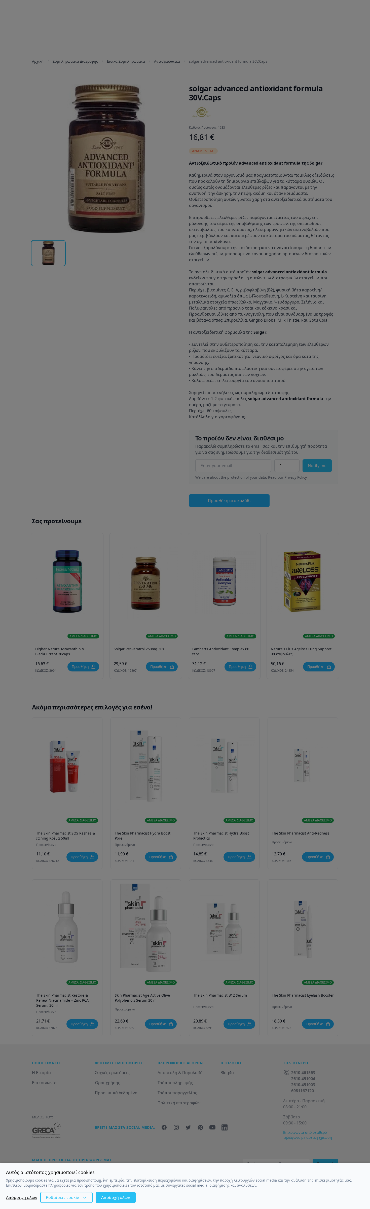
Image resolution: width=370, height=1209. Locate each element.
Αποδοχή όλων (115, 1197)
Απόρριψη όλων (21, 1197)
